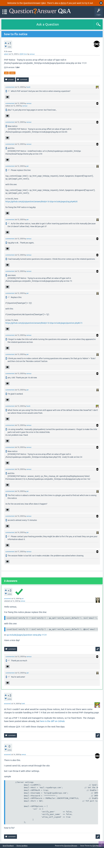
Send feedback (8, 846)
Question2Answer (70, 846)
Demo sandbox (22, 846)
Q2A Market (96, 846)
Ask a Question (47, 24)
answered (7, 598)
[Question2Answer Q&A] (40, 10)
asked (6, 54)
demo (63, 3)
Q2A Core (23, 54)
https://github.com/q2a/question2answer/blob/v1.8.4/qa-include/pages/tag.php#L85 (41, 201)
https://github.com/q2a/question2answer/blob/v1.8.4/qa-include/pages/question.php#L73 (43, 323)
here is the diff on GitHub (52, 721)
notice (12, 73)
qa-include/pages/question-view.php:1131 (26, 635)
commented (9, 87)
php (6, 73)
